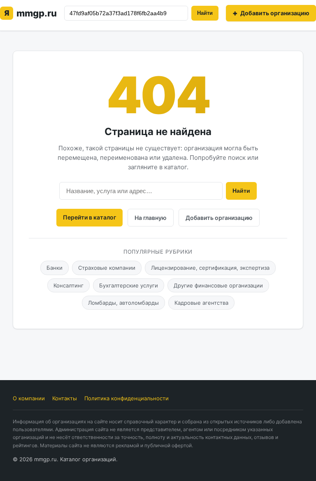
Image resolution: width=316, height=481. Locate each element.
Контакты (64, 398)
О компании (29, 398)
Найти (205, 13)
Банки (54, 267)
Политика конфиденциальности (126, 398)
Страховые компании (106, 267)
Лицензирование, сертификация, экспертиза (210, 267)
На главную (151, 217)
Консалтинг (68, 285)
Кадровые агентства (201, 302)
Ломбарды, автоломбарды (123, 302)
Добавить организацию (219, 217)
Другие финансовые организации (218, 285)
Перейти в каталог (89, 217)
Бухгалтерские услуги (128, 285)
